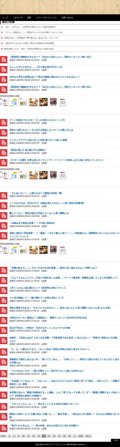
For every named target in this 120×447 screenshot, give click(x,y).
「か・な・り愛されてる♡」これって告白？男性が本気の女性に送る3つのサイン (50, 349)
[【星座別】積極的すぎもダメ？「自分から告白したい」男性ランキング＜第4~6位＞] (3, 89)
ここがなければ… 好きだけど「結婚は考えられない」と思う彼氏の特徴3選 (47, 203)
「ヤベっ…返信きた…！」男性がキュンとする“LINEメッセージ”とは (33, 32)
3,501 (81, 436)
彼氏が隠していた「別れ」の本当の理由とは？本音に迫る (29, 49)
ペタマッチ (17, 17)
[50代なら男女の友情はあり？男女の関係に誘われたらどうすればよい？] (3, 79)
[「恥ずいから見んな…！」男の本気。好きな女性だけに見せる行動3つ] (3, 428)
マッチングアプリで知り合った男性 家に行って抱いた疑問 (38, 140)
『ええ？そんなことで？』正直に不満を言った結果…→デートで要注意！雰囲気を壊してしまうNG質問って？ (64, 277)
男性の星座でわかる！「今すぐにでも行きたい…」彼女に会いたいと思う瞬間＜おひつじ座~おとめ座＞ (61, 308)
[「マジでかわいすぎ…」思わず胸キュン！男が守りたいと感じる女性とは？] (3, 373)
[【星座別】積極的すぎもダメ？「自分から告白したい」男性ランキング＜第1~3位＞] (3, 59)
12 (34, 436)
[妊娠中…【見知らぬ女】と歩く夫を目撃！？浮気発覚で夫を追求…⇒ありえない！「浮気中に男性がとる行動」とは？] (3, 340)
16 (54, 436)
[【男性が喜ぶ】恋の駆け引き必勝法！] (3, 152)
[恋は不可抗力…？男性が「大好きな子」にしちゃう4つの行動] (3, 330)
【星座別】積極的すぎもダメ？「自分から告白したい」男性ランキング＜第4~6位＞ (51, 87)
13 (39, 436)
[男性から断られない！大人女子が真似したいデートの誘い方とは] (3, 132)
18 (64, 436)
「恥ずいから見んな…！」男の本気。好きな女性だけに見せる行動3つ (44, 425)
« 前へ (3, 436)
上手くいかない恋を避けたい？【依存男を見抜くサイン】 (38, 288)
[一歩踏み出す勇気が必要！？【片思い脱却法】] (3, 225)
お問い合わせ (67, 17)
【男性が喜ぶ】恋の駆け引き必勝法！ (28, 150)
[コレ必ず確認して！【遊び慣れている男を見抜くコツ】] (3, 300)
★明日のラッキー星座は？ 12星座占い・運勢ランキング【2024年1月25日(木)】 (49, 317)
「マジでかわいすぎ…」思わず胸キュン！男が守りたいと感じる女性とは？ (47, 371)
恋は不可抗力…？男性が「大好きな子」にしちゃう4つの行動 (40, 327)
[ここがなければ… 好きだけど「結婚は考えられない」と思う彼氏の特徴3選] (3, 205)
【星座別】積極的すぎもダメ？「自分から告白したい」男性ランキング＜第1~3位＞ (51, 57)
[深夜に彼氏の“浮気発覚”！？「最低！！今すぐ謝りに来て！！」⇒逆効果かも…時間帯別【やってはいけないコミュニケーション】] (3, 235)
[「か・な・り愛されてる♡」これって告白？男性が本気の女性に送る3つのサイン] (3, 352)
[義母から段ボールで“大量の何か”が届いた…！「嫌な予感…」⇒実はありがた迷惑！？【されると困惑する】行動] (3, 416)
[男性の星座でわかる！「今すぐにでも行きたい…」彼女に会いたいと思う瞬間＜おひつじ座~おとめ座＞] (3, 310)
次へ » (88, 436)
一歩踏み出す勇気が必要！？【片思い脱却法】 (33, 223)
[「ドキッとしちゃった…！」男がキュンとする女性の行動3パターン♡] (3, 406)
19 (69, 436)
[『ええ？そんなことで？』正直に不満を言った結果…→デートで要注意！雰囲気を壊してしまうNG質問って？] (3, 280)
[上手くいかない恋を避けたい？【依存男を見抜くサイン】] (3, 290)
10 (23, 436)
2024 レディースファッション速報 (57, 444)
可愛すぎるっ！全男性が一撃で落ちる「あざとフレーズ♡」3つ (31, 38)
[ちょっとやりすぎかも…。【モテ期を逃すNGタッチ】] (3, 69)
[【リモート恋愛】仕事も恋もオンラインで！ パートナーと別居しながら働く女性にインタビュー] (3, 162)
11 (28, 436)
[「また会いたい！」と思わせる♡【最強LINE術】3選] (3, 195)
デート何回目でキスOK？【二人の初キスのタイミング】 (38, 120)
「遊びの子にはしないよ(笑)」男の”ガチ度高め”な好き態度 (29, 43)
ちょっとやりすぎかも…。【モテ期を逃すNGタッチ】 (36, 67)
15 (49, 436)
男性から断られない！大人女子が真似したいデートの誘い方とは (41, 130)
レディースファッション (46, 17)
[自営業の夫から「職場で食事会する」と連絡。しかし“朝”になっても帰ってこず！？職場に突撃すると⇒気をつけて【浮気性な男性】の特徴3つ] (3, 395)
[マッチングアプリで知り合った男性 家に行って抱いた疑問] (3, 142)
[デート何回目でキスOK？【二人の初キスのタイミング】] (3, 122)
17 (59, 436)
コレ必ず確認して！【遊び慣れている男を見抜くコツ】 (37, 297)
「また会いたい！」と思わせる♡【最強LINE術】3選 (36, 193)
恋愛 (29, 17)
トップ (5, 17)
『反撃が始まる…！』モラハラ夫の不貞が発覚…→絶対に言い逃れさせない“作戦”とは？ (53, 268)
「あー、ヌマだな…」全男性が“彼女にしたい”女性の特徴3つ (30, 27)
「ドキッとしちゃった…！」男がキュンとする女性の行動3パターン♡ (44, 404)
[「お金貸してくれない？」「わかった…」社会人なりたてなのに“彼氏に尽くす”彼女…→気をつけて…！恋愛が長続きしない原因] (3, 383)
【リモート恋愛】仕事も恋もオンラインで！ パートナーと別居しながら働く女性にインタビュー (57, 160)
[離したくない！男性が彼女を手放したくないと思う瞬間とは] (3, 215)
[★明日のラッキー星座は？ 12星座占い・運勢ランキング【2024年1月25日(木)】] (3, 320)
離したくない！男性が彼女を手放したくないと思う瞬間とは (39, 213)
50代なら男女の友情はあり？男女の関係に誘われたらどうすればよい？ (45, 77)
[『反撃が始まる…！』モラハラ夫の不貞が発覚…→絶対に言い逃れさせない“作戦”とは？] (3, 270)
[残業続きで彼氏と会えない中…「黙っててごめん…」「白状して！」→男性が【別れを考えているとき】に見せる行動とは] (3, 361)
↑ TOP (115, 440)
